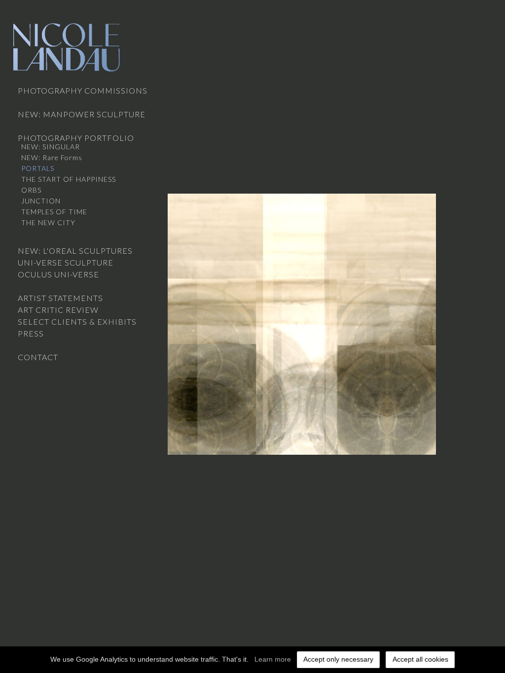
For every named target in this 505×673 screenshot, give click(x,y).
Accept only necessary (338, 659)
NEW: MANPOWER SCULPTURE (81, 114)
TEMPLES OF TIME (54, 211)
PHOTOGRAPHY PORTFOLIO (76, 137)
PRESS (31, 333)
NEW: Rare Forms (51, 157)
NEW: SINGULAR (50, 146)
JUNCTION (41, 201)
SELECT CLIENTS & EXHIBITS (77, 321)
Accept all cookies (420, 659)
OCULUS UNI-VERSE (58, 274)
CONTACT (38, 357)
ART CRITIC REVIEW (58, 309)
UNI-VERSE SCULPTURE (65, 262)
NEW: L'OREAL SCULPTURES (75, 250)
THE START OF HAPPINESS (68, 179)
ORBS (31, 190)
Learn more (272, 659)
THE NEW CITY (48, 222)
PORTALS (37, 168)
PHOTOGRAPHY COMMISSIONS (82, 90)
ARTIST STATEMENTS (60, 298)
